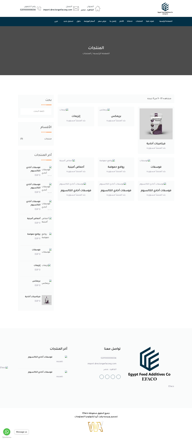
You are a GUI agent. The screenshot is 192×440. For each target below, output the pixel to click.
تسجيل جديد (68, 21)
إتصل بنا (113, 21)
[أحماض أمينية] (76, 161)
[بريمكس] (116, 110)
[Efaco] (165, 8)
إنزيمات (76, 116)
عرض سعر (102, 21)
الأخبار (121, 21)
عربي (56, 21)
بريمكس (116, 116)
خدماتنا (129, 21)
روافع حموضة (116, 167)
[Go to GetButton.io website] (6, 437)
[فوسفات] (156, 161)
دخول (79, 21)
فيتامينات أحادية (156, 143)
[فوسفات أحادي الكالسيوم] (156, 184)
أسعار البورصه (89, 21)
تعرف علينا (150, 21)
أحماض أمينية (76, 167)
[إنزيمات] (76, 110)
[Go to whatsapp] (6, 431)
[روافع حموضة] (116, 161)
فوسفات (156, 167)
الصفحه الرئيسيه (166, 21)
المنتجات (139, 21)
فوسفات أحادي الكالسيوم (156, 190)
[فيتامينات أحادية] (156, 124)
